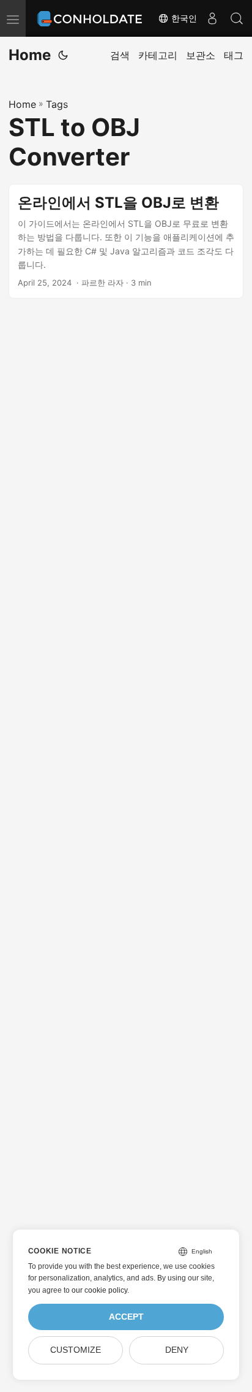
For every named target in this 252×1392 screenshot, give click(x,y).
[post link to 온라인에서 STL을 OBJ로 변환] (126, 241)
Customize (75, 1350)
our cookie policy (99, 1290)
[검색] (236, 18)
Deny (176, 1350)
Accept (126, 1317)
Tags (57, 104)
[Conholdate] (91, 18)
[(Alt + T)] (63, 55)
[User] (212, 18)
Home (30, 55)
